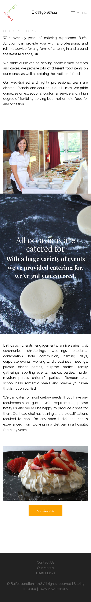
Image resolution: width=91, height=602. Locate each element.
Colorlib (62, 589)
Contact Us (45, 562)
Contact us (45, 510)
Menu (81, 13)
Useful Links (45, 573)
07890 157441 (45, 13)
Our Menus (45, 568)
